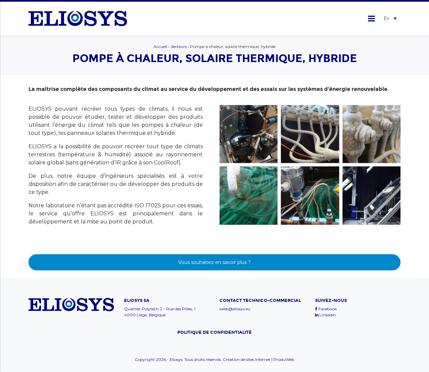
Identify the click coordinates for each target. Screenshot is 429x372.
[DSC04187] (310, 195)
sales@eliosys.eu (235, 308)
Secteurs (179, 46)
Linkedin (327, 314)
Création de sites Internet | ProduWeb (258, 360)
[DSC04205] (310, 134)
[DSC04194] (249, 134)
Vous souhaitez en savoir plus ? (214, 262)
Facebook (327, 308)
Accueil (160, 46)
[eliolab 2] (372, 195)
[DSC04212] (249, 195)
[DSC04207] (372, 134)
